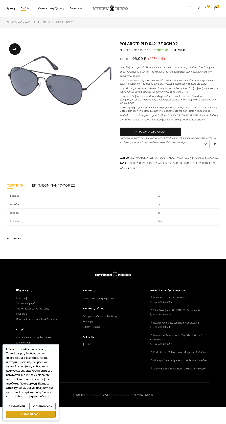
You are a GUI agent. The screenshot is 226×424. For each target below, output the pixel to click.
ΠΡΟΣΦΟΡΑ (208, 163)
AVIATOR (30, 21)
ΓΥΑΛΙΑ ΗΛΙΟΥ (166, 157)
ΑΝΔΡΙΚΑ (152, 157)
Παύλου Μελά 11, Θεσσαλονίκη (170, 297)
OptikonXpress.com (122, 394)
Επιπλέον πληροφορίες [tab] (53, 185)
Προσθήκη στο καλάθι (152, 131)
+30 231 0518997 (162, 343)
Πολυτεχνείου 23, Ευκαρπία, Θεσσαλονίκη (176, 322)
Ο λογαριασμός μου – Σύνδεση (100, 316)
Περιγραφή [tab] (16, 185)
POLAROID (148, 163)
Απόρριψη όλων (42, 406)
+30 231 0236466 (162, 301)
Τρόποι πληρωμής (26, 303)
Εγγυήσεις (21, 313)
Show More (14, 238)
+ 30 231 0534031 (163, 314)
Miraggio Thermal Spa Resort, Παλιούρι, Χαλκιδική (180, 360)
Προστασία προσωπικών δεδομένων (36, 319)
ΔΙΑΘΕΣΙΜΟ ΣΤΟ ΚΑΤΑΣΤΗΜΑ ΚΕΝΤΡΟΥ (178, 163)
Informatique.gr (94, 394)
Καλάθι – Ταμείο (91, 326)
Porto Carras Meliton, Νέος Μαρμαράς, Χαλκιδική (179, 352)
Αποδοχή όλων (31, 414)
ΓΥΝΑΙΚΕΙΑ (198, 157)
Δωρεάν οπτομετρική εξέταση (99, 298)
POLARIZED (134, 163)
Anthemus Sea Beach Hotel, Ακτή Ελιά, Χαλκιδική (179, 368)
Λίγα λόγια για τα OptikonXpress (33, 337)
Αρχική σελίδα (14, 21)
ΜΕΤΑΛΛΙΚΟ (212, 157)
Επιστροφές (23, 298)
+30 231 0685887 (162, 326)
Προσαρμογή (17, 406)
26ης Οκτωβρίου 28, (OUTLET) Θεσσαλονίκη (177, 310)
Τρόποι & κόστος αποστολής (32, 308)
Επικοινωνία (23, 342)
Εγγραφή (88, 321)
